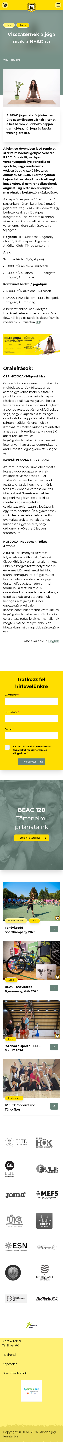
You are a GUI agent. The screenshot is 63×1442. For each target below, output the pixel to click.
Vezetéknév (12, 694)
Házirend (9, 1355)
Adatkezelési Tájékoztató (11, 1343)
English (53, 641)
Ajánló (23, 25)
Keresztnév (12, 712)
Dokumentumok (14, 1373)
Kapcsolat (9, 1364)
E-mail (9, 729)
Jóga (9, 25)
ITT (38, 322)
